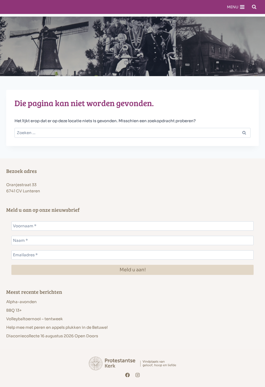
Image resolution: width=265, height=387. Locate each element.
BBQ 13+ (14, 310)
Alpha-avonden (21, 301)
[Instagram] (137, 374)
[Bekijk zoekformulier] (254, 7)
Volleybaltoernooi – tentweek (34, 318)
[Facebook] (127, 374)
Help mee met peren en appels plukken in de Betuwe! (57, 327)
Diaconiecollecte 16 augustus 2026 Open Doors (52, 335)
